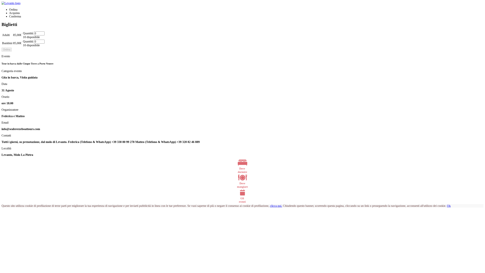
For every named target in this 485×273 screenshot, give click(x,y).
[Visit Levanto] (11, 3)
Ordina (6, 49)
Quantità (28, 33)
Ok (449, 205)
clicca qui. (276, 205)
